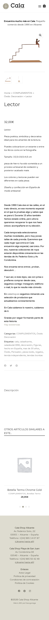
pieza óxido (28, 352)
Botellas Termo (34, 493)
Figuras (37, 345)
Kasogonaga (31, 603)
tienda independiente (15, 355)
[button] (40, 35)
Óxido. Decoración (13, 96)
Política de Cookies (24, 583)
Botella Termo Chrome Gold (24, 489)
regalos (39, 352)
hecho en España (13, 348)
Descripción (11, 390)
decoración (26, 345)
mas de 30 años (31, 348)
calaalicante (26, 341)
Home (7, 93)
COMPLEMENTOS (22, 93)
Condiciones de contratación (24, 579)
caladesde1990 (12, 345)
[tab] (11, 390)
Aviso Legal (24, 572)
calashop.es (13, 294)
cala (17, 341)
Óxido (7, 352)
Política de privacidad (24, 576)
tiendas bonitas (35, 355)
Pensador (16, 352)
